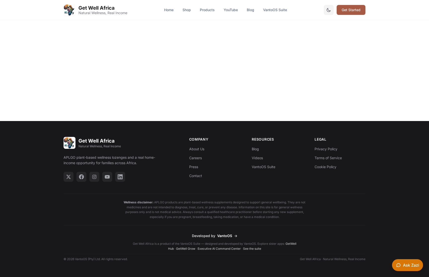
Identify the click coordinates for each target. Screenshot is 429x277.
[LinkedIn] (120, 177)
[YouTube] (107, 177)
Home (169, 10)
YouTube (231, 10)
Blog (250, 10)
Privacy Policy (326, 149)
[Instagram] (94, 177)
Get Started (351, 10)
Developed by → (214, 236)
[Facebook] (81, 177)
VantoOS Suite (275, 10)
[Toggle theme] (329, 10)
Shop (186, 10)
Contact (195, 176)
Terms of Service (328, 158)
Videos (257, 158)
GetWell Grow (185, 248)
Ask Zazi (411, 265)
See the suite (252, 248)
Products (207, 10)
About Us (196, 149)
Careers (195, 158)
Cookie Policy (325, 167)
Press (193, 167)
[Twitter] (68, 177)
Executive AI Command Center (219, 248)
